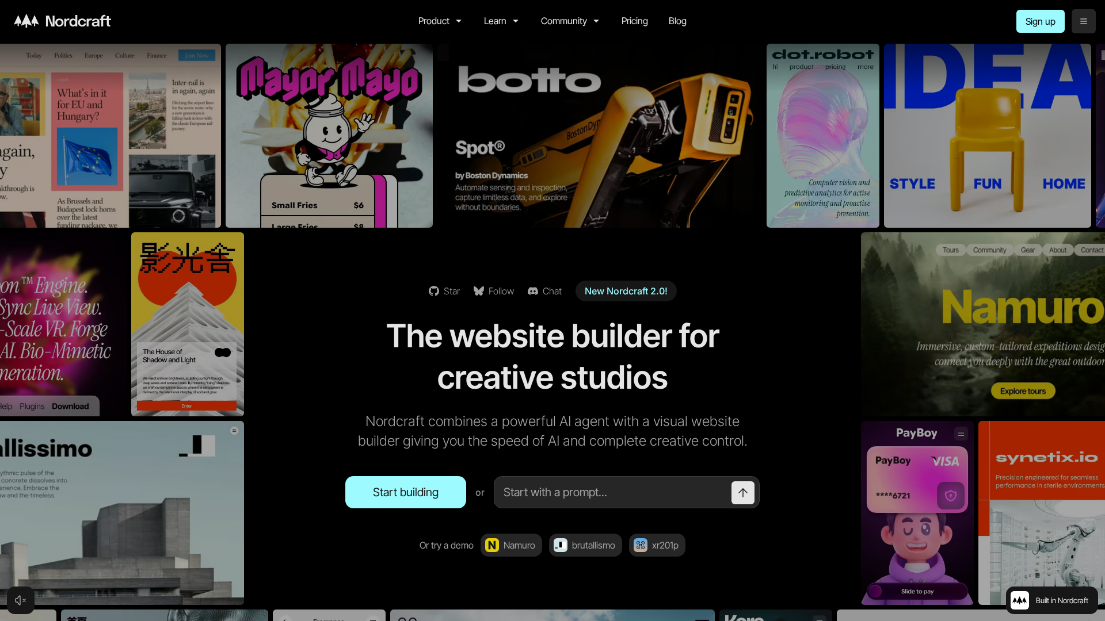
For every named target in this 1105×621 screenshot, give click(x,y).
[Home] (62, 20)
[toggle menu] (1084, 21)
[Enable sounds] (21, 600)
